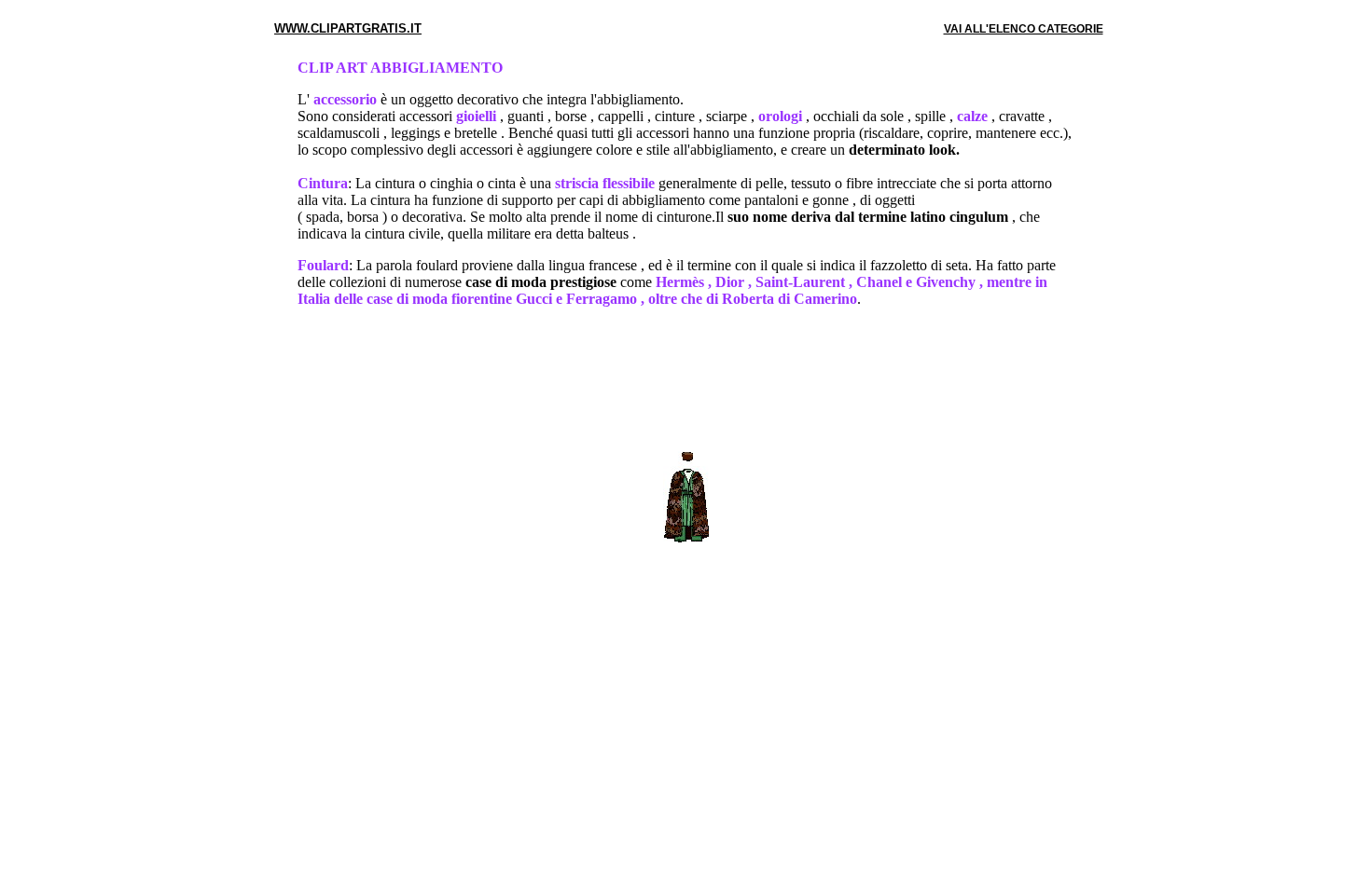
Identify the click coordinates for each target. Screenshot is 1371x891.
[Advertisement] (685, 383)
